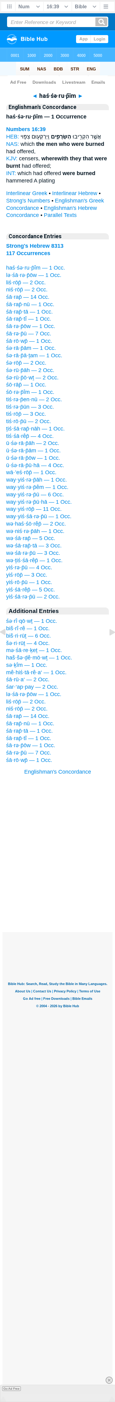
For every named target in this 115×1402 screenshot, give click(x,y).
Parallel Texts (60, 215)
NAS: (12, 144)
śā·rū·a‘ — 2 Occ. (27, 679)
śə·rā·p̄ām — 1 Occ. (31, 348)
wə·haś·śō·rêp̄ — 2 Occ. (36, 524)
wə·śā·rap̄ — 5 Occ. (30, 538)
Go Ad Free (11, 1388)
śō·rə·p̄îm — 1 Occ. (30, 392)
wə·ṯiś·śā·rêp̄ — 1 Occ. (34, 560)
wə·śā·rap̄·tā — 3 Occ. (34, 546)
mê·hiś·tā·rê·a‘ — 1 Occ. (36, 672)
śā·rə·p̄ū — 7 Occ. (28, 333)
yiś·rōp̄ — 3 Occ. (26, 575)
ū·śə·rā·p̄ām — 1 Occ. (33, 450)
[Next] (107, 646)
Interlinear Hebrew (74, 193)
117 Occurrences (28, 253)
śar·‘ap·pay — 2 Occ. (32, 687)
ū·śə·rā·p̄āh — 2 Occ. (32, 443)
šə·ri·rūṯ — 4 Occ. (28, 643)
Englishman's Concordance (57, 772)
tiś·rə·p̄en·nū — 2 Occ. (34, 399)
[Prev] (7, 646)
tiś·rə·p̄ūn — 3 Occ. (30, 407)
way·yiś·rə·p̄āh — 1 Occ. (36, 480)
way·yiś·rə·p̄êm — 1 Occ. (37, 487)
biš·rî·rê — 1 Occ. (28, 628)
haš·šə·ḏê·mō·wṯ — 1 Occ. (39, 658)
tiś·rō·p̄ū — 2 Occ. (28, 421)
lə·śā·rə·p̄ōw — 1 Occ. (33, 275)
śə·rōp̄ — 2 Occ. (26, 363)
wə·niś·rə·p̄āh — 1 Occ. (35, 531)
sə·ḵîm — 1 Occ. (26, 665)
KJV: (11, 158)
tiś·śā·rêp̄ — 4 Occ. (30, 436)
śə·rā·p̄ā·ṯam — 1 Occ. (34, 355)
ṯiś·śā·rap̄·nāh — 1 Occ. (35, 429)
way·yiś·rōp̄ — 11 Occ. (34, 509)
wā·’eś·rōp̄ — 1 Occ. (31, 472)
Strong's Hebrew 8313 (34, 246)
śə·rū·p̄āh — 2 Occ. (30, 370)
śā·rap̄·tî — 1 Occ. (28, 319)
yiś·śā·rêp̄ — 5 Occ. (30, 590)
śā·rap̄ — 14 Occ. (27, 297)
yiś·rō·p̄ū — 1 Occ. (29, 582)
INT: (11, 173)
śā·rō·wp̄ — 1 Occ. (29, 341)
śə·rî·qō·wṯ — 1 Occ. (31, 621)
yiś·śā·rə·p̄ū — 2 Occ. (33, 597)
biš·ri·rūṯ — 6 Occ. (28, 636)
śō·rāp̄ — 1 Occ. (26, 385)
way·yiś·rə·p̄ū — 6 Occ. (35, 494)
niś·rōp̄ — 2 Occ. (27, 289)
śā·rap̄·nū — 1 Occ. (30, 304)
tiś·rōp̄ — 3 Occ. (26, 414)
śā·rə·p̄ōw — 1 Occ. (30, 326)
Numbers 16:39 (26, 129)
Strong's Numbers (28, 201)
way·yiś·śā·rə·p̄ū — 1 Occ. (38, 516)
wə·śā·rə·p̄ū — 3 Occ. (33, 553)
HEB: (12, 137)
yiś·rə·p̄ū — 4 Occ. (29, 567)
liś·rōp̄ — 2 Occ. (26, 282)
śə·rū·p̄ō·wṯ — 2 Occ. (32, 378)
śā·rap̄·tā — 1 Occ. (29, 312)
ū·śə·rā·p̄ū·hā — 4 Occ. (35, 465)
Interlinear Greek (26, 193)
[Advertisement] (57, 894)
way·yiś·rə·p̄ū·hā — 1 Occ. (39, 502)
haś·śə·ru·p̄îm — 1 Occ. (35, 268)
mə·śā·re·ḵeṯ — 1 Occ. (34, 650)
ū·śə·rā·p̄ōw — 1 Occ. (33, 458)
